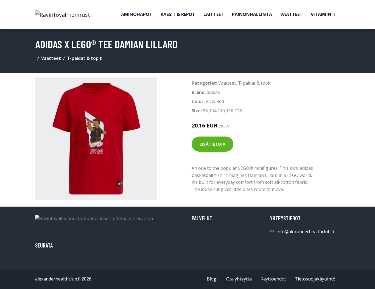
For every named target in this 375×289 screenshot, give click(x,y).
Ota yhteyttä (239, 279)
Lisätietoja (212, 144)
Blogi (212, 279)
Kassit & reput (178, 14)
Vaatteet (291, 14)
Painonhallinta (252, 14)
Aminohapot (136, 14)
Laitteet (213, 14)
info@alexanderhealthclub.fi (305, 232)
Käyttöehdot (273, 279)
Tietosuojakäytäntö (315, 279)
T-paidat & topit (84, 58)
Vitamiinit (323, 14)
